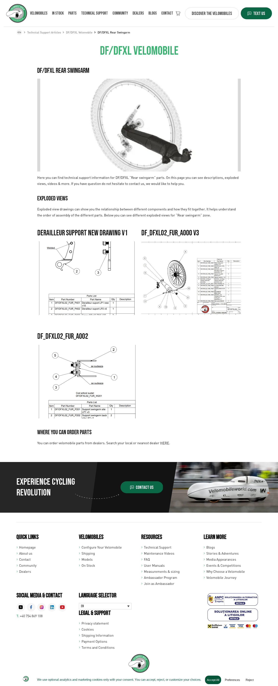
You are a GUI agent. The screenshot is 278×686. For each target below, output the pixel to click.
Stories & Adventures (222, 553)
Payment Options (94, 641)
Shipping (88, 553)
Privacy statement (95, 623)
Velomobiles (38, 13)
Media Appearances (221, 559)
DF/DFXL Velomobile (79, 32)
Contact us (145, 487)
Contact (167, 13)
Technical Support (157, 547)
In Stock (58, 13)
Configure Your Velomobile (102, 547)
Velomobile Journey (221, 577)
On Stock (88, 565)
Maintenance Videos (159, 553)
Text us (259, 13)
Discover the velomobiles (212, 13)
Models (87, 559)
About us (25, 553)
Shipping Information (98, 635)
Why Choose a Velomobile (225, 571)
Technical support (94, 13)
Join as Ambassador (159, 583)
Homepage (27, 547)
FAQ (147, 559)
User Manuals (154, 565)
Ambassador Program (160, 577)
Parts (72, 13)
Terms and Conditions (98, 647)
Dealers (138, 13)
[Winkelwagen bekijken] (178, 13)
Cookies (88, 629)
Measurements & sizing (162, 571)
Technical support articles (44, 32)
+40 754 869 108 (31, 616)
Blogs (152, 13)
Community (120, 13)
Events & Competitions (223, 565)
